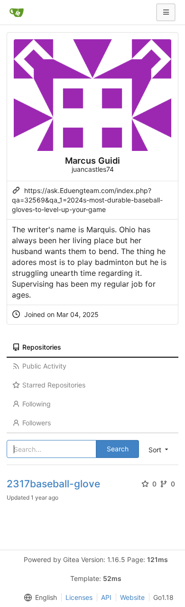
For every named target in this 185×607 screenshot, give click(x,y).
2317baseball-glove (53, 484)
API (106, 597)
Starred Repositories (53, 385)
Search (118, 449)
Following (36, 404)
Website (132, 597)
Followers (36, 423)
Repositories (41, 347)
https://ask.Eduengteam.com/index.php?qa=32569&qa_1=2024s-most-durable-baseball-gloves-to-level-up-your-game (87, 199)
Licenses (78, 597)
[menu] (38, 597)
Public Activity (44, 366)
